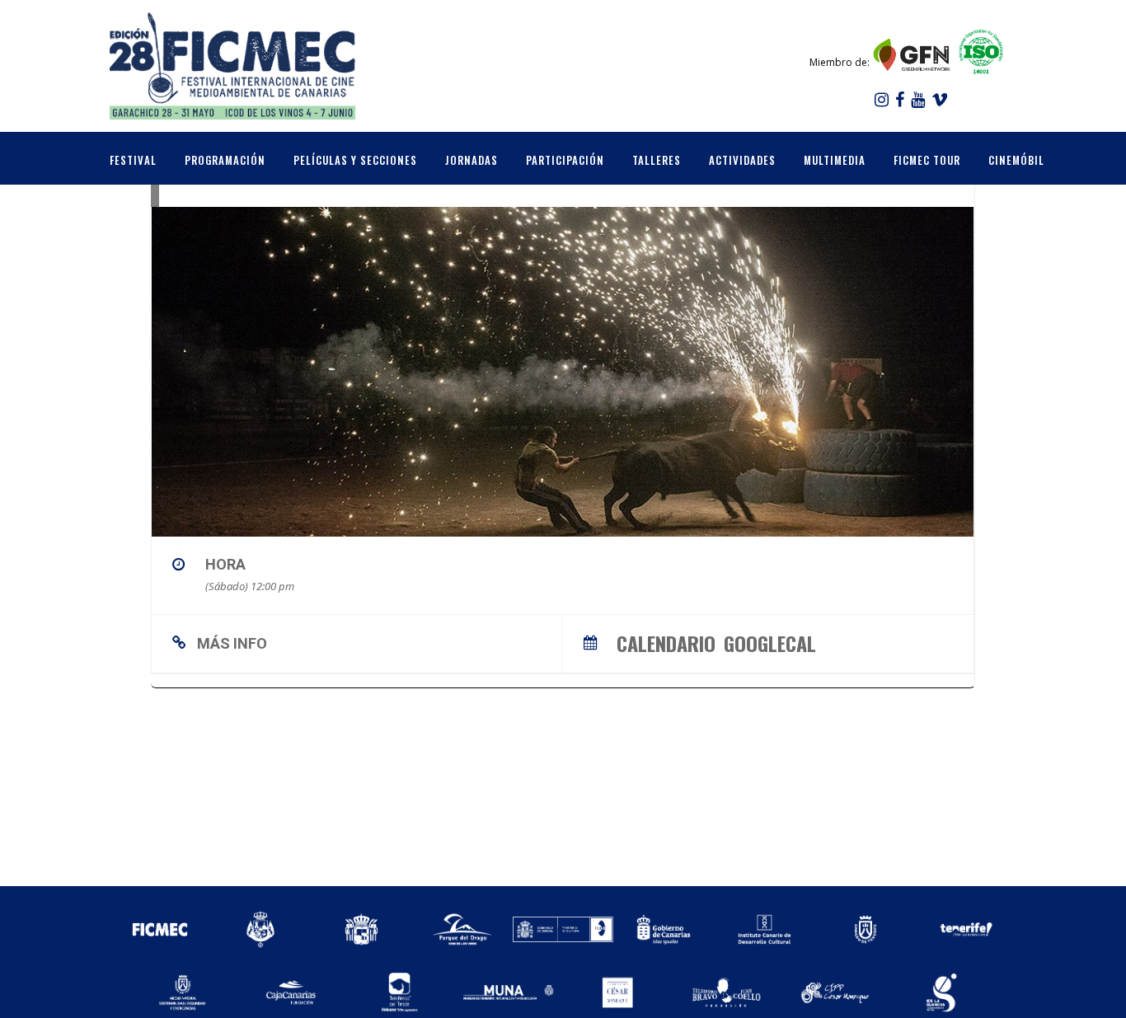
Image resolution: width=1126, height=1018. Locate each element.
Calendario (666, 640)
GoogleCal (770, 640)
